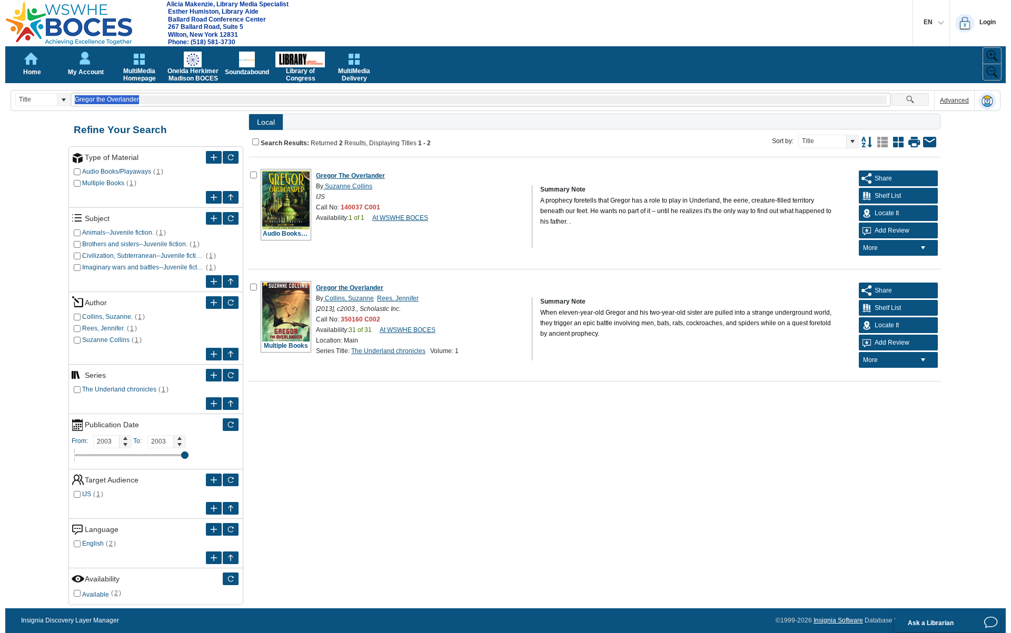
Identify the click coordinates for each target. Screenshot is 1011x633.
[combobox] (36, 100)
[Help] (987, 101)
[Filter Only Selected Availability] (231, 578)
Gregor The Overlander (350, 175)
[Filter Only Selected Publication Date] (231, 424)
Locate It (887, 213)
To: (137, 441)
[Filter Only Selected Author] (231, 302)
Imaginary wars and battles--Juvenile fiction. (143, 267)
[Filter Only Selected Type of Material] (231, 157)
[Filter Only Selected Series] (231, 375)
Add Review (892, 230)
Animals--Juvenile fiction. (118, 232)
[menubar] (898, 248)
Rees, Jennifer (398, 298)
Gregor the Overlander (349, 288)
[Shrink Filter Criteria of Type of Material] (231, 197)
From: (80, 441)
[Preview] (914, 142)
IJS (86, 494)
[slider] (185, 455)
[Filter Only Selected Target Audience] (231, 480)
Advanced (954, 100)
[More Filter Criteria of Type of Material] (214, 157)
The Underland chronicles (119, 389)
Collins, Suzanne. (107, 316)
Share (883, 178)
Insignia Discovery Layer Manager (70, 620)
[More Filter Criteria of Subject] (214, 218)
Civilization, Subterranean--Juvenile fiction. (143, 255)
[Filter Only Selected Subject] (231, 218)
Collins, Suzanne (348, 298)
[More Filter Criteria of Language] (214, 529)
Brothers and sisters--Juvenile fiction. (134, 244)
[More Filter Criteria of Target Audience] (214, 480)
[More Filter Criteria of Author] (214, 302)
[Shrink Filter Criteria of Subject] (231, 281)
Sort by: (783, 141)
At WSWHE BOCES (400, 218)
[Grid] (898, 142)
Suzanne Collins (106, 340)
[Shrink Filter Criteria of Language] (231, 557)
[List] (882, 142)
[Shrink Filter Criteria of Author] (231, 354)
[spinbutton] (106, 442)
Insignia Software (838, 620)
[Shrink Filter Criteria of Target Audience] (231, 508)
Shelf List (888, 195)
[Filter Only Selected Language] (231, 529)
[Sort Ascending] (867, 142)
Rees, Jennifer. (103, 328)
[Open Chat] (991, 622)
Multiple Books (103, 183)
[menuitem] (898, 248)
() (158, 171)
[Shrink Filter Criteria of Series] (231, 403)
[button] (63, 100)
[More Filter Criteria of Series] (214, 375)
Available (95, 594)
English (93, 543)
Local (266, 122)
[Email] (930, 142)
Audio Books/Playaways (116, 171)
